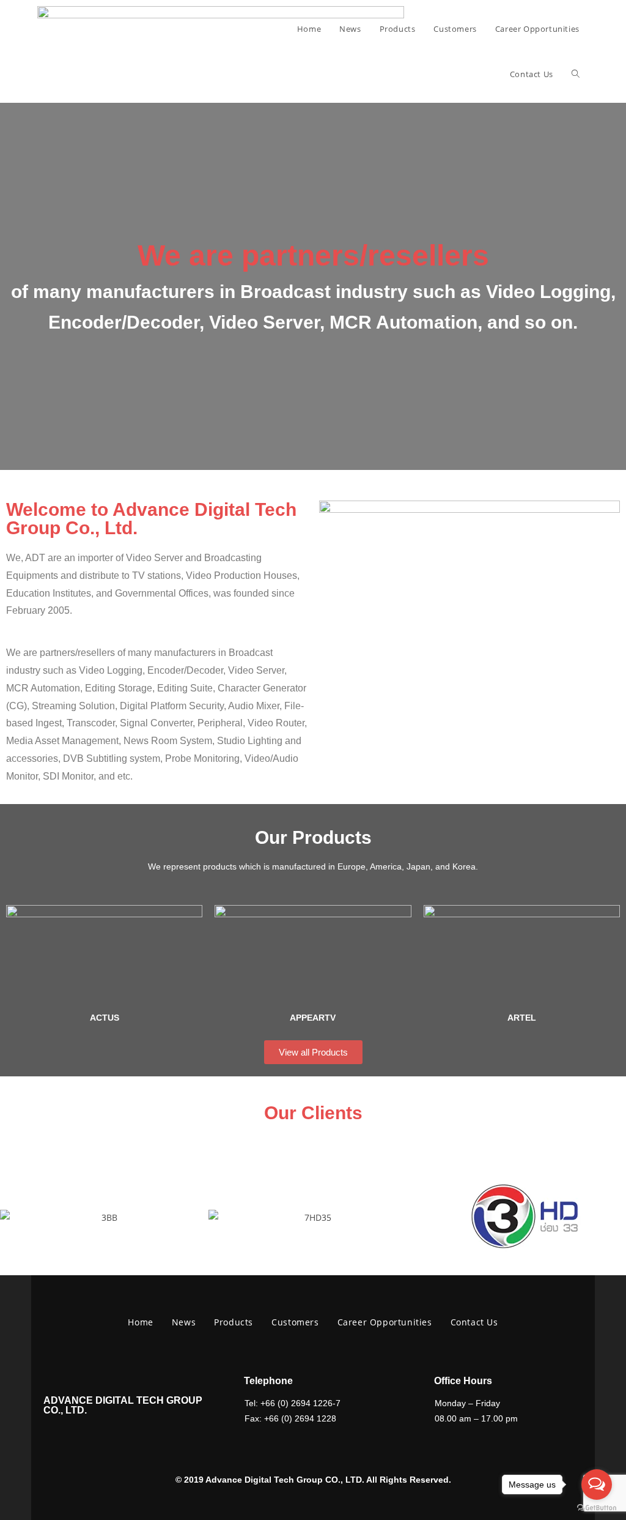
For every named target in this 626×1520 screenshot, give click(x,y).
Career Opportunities (384, 1322)
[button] (12, 1217)
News (184, 1322)
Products (233, 1322)
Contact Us (474, 1322)
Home (140, 1322)
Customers (295, 1322)
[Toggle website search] (575, 74)
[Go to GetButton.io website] (596, 1507)
